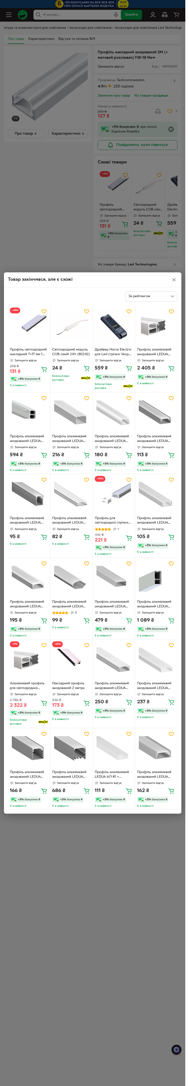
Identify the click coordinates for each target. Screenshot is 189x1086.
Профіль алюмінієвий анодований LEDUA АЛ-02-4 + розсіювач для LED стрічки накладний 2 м (154, 439)
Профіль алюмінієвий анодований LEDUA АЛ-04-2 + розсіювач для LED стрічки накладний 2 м (27, 521)
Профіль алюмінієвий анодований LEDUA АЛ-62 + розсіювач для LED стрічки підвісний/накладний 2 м (155, 604)
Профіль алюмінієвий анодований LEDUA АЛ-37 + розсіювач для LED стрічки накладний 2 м (155, 521)
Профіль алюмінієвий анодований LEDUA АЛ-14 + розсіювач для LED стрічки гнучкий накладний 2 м (70, 521)
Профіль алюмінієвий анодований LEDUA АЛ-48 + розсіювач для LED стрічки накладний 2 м (70, 439)
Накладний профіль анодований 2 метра (68, 686)
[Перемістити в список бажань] (44, 311)
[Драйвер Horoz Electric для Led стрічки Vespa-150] (114, 327)
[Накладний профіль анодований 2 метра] (71, 660)
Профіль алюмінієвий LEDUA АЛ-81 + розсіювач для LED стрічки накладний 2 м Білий (113, 775)
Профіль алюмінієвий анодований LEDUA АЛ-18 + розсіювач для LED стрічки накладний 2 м (155, 352)
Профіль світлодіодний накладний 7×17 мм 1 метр (28, 352)
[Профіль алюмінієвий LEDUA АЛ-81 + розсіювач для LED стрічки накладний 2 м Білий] (114, 749)
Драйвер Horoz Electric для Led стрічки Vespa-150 (113, 352)
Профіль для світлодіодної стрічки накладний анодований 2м (113, 521)
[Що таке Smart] (86, 378)
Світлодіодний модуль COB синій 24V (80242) (71, 352)
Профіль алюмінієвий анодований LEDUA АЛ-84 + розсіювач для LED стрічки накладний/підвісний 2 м (70, 775)
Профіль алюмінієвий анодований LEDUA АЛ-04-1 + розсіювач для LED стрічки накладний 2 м (27, 775)
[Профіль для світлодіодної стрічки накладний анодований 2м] (114, 495)
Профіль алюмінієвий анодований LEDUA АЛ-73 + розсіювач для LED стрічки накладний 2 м (28, 604)
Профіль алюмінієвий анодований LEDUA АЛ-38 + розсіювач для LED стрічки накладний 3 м (28, 439)
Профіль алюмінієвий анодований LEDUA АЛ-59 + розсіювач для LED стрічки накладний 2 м (155, 775)
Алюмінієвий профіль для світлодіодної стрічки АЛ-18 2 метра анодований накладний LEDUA (28, 686)
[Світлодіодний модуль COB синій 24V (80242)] (71, 327)
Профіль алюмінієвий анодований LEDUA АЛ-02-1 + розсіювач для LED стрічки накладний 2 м (112, 439)
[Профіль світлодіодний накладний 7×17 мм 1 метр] (29, 327)
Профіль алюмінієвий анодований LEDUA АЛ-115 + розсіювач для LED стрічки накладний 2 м (113, 686)
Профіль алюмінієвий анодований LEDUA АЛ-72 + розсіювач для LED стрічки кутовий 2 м (70, 604)
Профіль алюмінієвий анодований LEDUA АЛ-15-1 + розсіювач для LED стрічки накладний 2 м (154, 686)
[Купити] (44, 369)
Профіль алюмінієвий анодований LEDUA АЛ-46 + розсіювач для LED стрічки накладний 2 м (113, 604)
